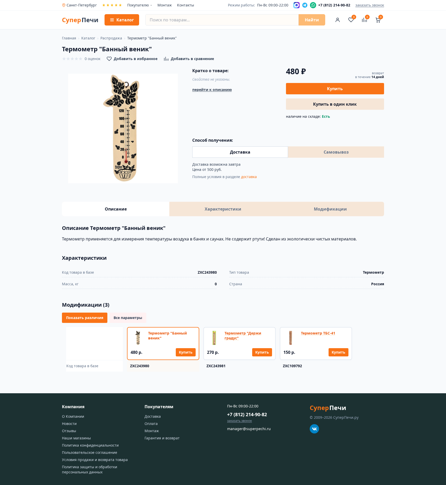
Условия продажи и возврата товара (95, 459)
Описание (116, 209)
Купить (335, 88)
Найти (312, 20)
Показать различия (84, 317)
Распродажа (111, 38)
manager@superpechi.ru (249, 428)
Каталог (88, 38)
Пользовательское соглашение (89, 452)
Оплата (151, 423)
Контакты (185, 5)
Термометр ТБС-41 (318, 333)
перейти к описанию (212, 89)
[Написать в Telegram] (305, 5)
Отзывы (69, 430)
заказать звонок (369, 5)
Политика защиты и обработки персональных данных (89, 469)
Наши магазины (76, 438)
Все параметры (128, 317)
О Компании (73, 416)
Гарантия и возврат (162, 438)
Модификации (330, 209)
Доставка (240, 152)
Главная (69, 38)
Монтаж (164, 5)
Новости (69, 423)
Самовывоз (336, 152)
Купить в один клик (335, 104)
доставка (249, 176)
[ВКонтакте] (314, 428)
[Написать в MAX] (296, 5)
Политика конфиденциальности (90, 445)
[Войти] (337, 20)
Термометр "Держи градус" (243, 335)
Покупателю (138, 5)
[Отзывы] (112, 5)
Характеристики (223, 209)
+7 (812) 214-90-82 (247, 414)
